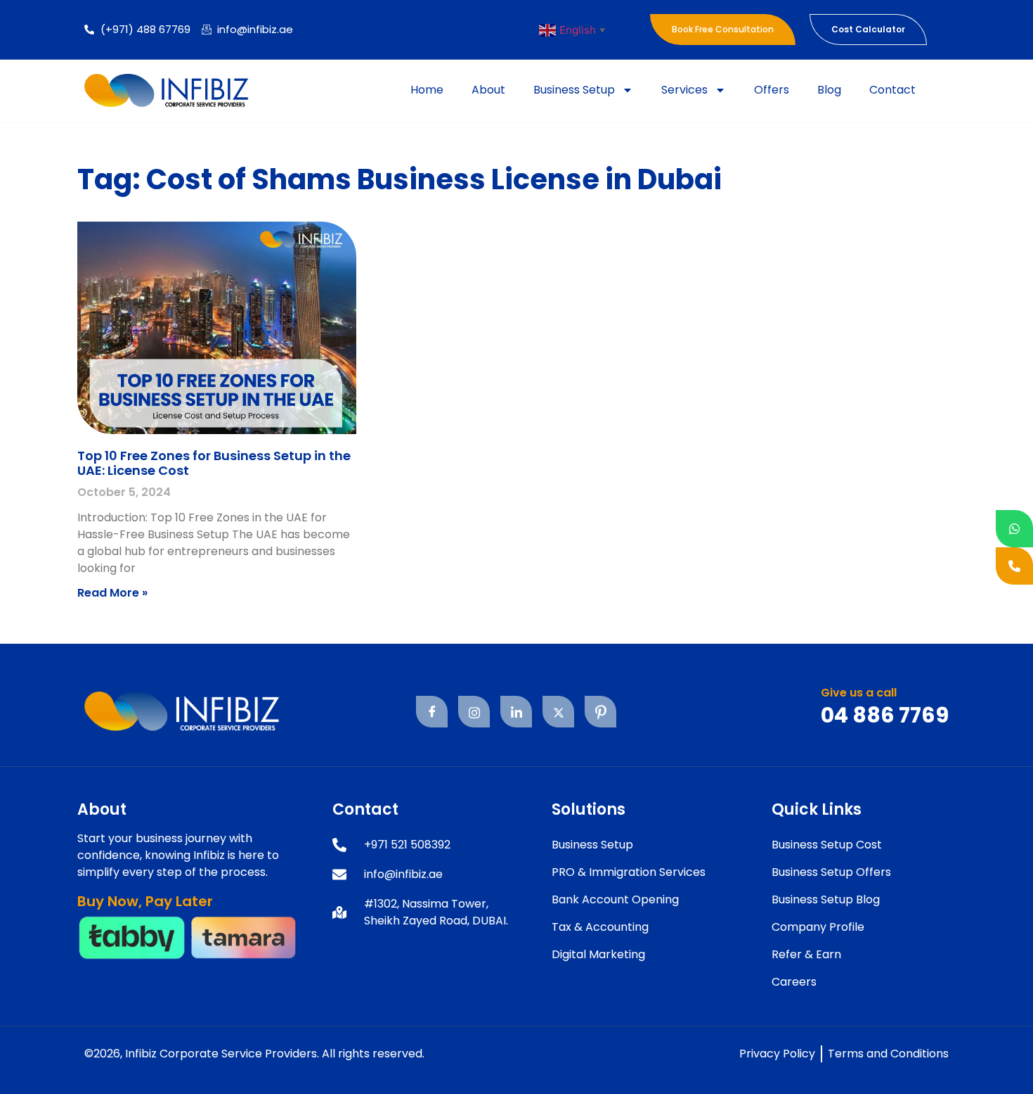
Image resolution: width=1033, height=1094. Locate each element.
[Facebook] (432, 711)
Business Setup (574, 90)
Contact (892, 90)
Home (426, 90)
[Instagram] (474, 711)
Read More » (112, 593)
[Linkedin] (516, 711)
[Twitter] (558, 711)
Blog (829, 90)
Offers (771, 90)
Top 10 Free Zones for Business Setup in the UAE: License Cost (214, 463)
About (488, 90)
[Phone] (1014, 566)
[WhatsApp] (1014, 528)
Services (684, 90)
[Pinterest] (600, 711)
